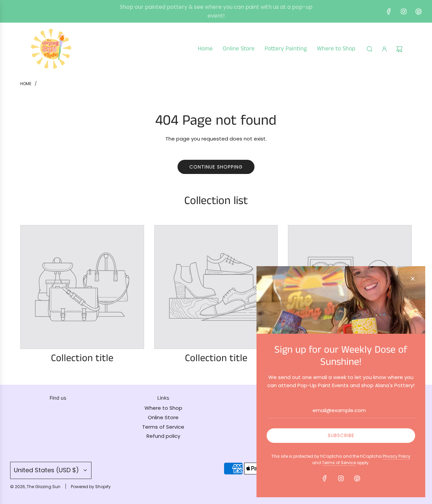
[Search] (369, 49)
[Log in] (384, 49)
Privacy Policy (396, 456)
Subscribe (341, 435)
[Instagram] (403, 11)
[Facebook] (388, 11)
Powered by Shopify (91, 486)
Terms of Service (339, 462)
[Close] (412, 278)
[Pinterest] (418, 11)
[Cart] (399, 49)
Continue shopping (216, 166)
